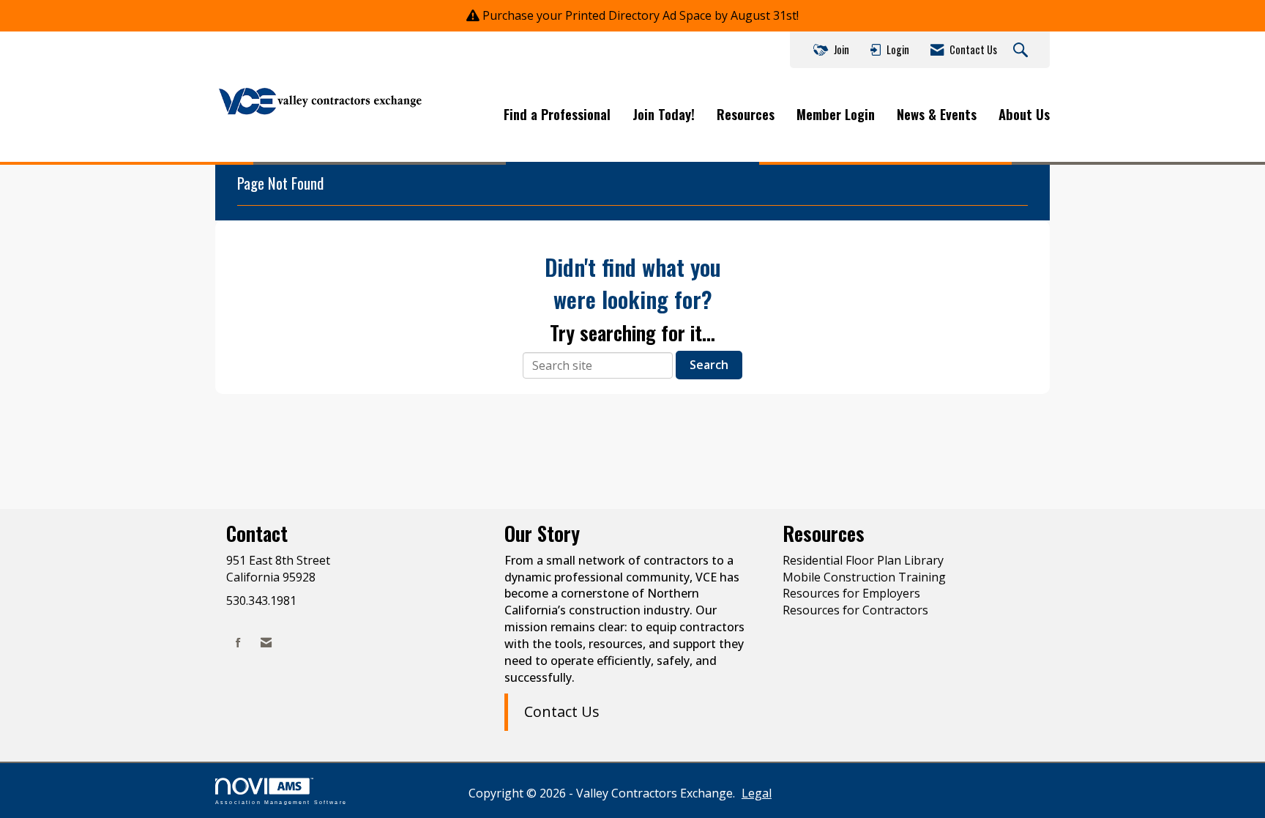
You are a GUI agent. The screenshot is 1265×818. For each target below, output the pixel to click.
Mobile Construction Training (864, 577)
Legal (757, 793)
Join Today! (663, 114)
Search (709, 365)
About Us (1024, 114)
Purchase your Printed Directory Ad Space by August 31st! (640, 15)
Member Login (835, 114)
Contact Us (562, 711)
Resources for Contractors (855, 610)
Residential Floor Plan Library (863, 560)
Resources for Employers (851, 593)
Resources (746, 114)
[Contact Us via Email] (266, 642)
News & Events (937, 114)
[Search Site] (1022, 50)
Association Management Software (281, 802)
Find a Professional (557, 114)
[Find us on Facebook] (238, 642)
